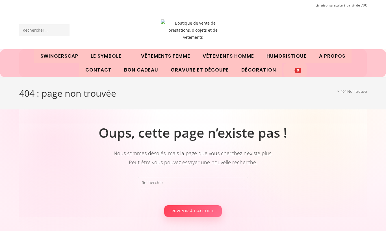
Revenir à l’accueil (193, 210)
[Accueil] (333, 91)
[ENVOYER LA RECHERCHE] (64, 30)
